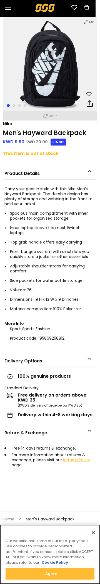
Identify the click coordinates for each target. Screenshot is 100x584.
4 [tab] (25, 105)
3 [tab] (19, 105)
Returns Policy (76, 460)
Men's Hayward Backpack (50, 519)
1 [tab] (8, 105)
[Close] (93, 533)
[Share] (89, 105)
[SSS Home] (45, 7)
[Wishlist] (74, 7)
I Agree (50, 573)
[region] (50, 554)
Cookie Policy (55, 562)
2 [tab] (14, 105)
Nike (7, 124)
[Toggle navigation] (7, 7)
